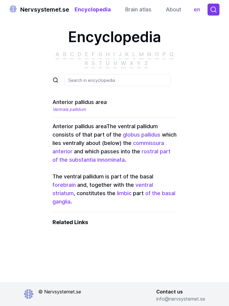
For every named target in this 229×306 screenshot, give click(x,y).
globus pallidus (141, 134)
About (173, 9)
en (198, 11)
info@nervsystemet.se (180, 299)
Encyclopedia (93, 9)
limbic (124, 193)
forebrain (64, 185)
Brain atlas (138, 9)
